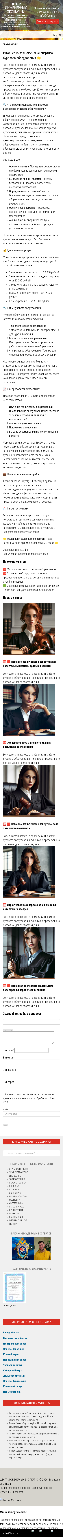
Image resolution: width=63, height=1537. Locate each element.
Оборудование (10, 44)
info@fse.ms (47, 15)
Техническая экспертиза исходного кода (25, 553)
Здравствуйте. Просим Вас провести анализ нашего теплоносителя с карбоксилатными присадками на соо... (34, 1427)
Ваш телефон (10, 1069)
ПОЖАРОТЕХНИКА (17, 1182)
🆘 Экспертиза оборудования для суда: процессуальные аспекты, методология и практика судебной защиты (31, 577)
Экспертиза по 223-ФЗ (15, 549)
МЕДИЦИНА (14, 1199)
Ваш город (8, 1082)
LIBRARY (13, 1224)
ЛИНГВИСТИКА (16, 1210)
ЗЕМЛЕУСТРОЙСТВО (18, 1172)
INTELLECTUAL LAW (18, 1220)
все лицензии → (11, 1305)
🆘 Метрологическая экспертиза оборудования (29, 569)
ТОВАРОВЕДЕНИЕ (17, 1179)
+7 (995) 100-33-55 (47, 12)
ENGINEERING (15, 1175)
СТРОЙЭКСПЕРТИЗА (18, 1169)
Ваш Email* (8, 1050)
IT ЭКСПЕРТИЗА (16, 1206)
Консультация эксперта (31, 1403)
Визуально (6, 1030)
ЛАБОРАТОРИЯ (16, 1217)
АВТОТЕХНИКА (16, 1203)
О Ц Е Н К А (14, 1189)
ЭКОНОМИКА (15, 1193)
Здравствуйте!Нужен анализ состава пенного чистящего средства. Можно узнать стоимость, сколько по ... (32, 1416)
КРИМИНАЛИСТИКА (18, 1196)
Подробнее (52, 1528)
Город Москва (11, 1332)
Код (11, 1030)
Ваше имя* (9, 1057)
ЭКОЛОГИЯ (14, 1186)
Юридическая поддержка (31, 1141)
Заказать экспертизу (47, 21)
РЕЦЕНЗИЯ (14, 1213)
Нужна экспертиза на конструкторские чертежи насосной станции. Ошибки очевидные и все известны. (32, 1444)
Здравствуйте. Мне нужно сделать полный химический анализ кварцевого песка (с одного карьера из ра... (32, 1454)
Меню (57, 34)
